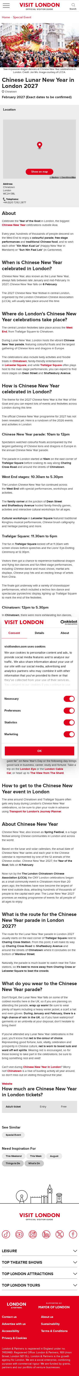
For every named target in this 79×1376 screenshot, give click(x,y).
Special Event (22, 17)
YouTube (19, 1234)
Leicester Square (15, 365)
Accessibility (10, 1331)
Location (9, 109)
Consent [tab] (14, 633)
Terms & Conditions (54, 1331)
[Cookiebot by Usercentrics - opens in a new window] (60, 622)
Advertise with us (14, 1324)
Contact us (9, 1317)
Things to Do (13, 1163)
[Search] (73, 5)
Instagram (33, 1234)
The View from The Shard (47, 773)
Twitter (60, 1234)
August (54, 1156)
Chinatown (19, 361)
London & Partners (16, 1305)
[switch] (69, 711)
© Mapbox (54, 177)
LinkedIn (46, 1234)
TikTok (6, 1234)
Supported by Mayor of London (54, 1305)
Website (7, 1084)
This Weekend (14, 1156)
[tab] (9, 109)
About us (47, 1317)
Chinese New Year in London (42, 1067)
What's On (34, 1163)
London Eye (28, 769)
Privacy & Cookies (14, 1338)
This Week (36, 1156)
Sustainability (50, 1324)
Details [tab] (39, 633)
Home (6, 17)
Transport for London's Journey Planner (35, 811)
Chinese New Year (14, 225)
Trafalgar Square (51, 365)
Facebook (73, 1234)
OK (39, 751)
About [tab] (65, 633)
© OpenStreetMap (67, 177)
